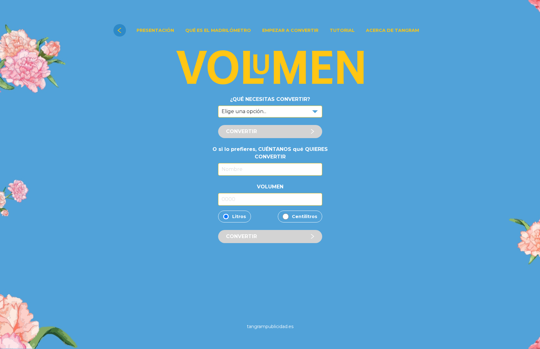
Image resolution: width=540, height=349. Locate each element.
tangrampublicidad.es (270, 326)
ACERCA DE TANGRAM (392, 30)
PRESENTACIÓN (155, 30)
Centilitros (304, 216)
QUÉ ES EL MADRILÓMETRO (218, 30)
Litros (239, 216)
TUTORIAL (342, 30)
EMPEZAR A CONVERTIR (290, 30)
